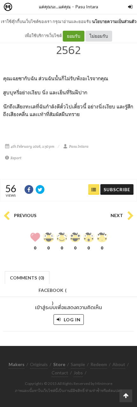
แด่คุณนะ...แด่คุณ (55, 6)
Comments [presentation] (27, 277)
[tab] (27, 277)
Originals (39, 364)
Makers (22, 7)
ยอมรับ (73, 36)
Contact (60, 372)
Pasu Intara (86, 6)
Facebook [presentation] (53, 292)
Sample (78, 364)
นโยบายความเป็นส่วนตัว (114, 21)
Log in (71, 319)
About (118, 364)
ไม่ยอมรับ (99, 36)
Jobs (78, 372)
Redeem (98, 364)
